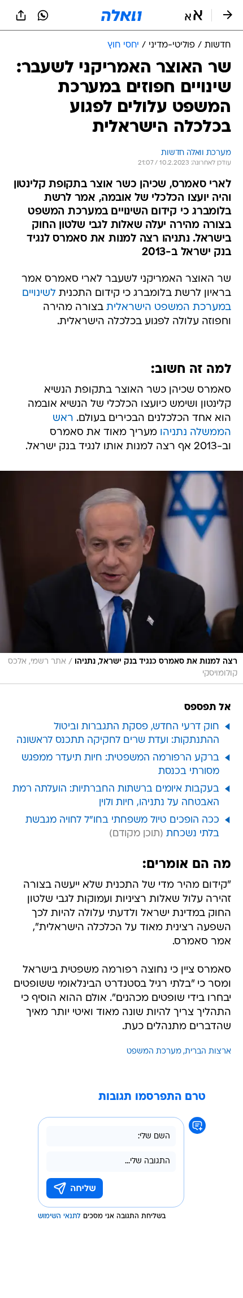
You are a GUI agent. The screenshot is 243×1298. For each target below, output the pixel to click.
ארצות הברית (208, 1051)
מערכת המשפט (154, 1051)
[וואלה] (121, 15)
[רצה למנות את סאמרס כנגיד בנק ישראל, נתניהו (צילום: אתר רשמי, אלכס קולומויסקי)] (121, 577)
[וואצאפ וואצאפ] (43, 15)
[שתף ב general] (21, 15)
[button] (193, 15)
